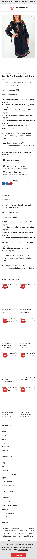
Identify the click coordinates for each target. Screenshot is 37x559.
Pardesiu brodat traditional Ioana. (25, 413)
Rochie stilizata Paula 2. (27, 378)
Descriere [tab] (6, 196)
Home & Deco (7, 447)
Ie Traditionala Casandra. (6, 310)
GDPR (4, 478)
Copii (4, 439)
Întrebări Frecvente (9, 474)
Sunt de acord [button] (18, 555)
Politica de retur (8, 513)
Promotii (5, 451)
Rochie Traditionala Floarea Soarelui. (8, 344)
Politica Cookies (8, 486)
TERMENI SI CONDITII (10, 482)
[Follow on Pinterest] (11, 541)
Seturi (4, 443)
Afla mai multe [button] (23, 550)
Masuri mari (22, 73)
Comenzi (5, 509)
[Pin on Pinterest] (11, 183)
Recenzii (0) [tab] (6, 200)
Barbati (4, 435)
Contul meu (6, 498)
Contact (5, 470)
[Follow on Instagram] (7, 541)
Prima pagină (6, 73)
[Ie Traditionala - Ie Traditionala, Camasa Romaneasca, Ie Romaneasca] (18, 7)
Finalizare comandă (9, 505)
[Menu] (3, 7)
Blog (3, 463)
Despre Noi (6, 466)
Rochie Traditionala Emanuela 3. (8, 379)
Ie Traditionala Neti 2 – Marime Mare (9, 413)
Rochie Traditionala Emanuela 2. (26, 344)
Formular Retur (7, 517)
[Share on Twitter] (7, 183)
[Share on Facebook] (3, 183)
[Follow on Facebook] (3, 541)
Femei (14, 73)
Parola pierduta (7, 501)
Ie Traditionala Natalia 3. (27, 310)
